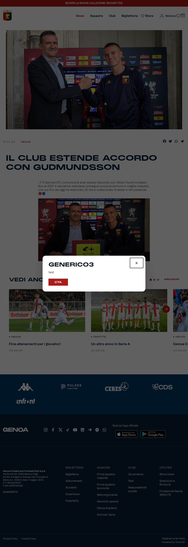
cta (58, 282)
